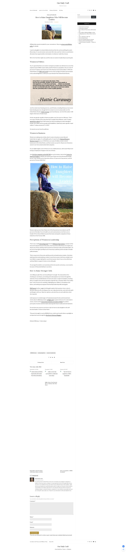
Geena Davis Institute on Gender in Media (52, 301)
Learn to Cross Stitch (43, 10)
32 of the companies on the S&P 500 (41, 154)
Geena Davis (37, 478)
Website (32, 527)
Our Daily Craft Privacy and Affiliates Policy (38, 541)
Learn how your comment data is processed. (61, 535)
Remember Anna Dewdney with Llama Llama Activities (36, 471)
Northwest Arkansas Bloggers (53, 315)
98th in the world (43, 71)
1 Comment (56, 22)
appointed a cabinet (35, 121)
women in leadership (51, 352)
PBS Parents (33, 288)
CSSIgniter (69, 549)
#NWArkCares (33, 352)
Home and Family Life (51, 14)
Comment (33, 501)
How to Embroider (33, 10)
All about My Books (53, 10)
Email (31, 522)
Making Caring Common (59, 243)
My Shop (61, 10)
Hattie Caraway (45, 111)
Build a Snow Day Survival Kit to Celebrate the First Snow (51, 384)
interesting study (43, 243)
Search (78, 14)
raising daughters (41, 352)
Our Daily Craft (63, 3)
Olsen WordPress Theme (60, 549)
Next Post (62, 362)
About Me (51, 541)
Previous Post (41, 362)
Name (32, 517)
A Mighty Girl (50, 299)
